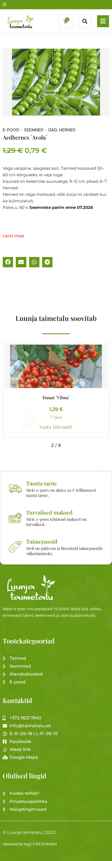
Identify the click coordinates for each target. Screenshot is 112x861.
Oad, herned (62, 130)
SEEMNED (33, 130)
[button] (8, 262)
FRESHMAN (45, 844)
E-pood (11, 130)
